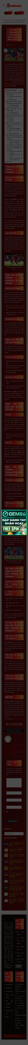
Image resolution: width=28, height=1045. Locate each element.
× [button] (24, 512)
